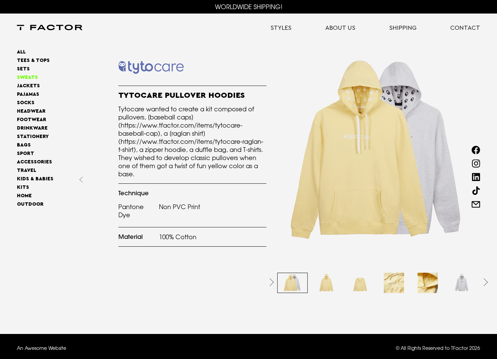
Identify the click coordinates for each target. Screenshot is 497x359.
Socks (25, 102)
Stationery (33, 136)
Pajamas (28, 94)
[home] (49, 28)
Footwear (31, 119)
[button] (271, 282)
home (24, 195)
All (21, 51)
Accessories (34, 161)
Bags (24, 145)
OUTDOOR (30, 204)
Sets (23, 68)
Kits (23, 187)
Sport (25, 153)
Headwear (31, 111)
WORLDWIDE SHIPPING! (248, 6)
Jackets (28, 85)
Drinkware (32, 128)
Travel (26, 170)
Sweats (27, 77)
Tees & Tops (33, 60)
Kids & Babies (35, 178)
